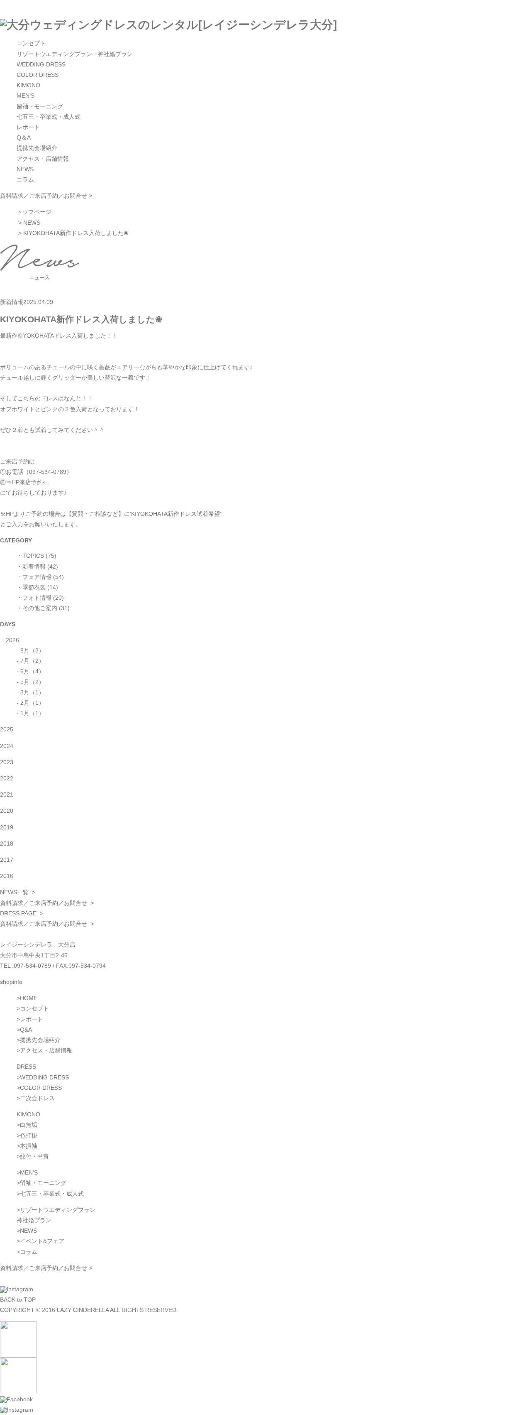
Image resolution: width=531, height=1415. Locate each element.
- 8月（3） (30, 650)
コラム (25, 179)
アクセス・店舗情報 (43, 158)
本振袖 (28, 1146)
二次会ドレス (37, 1098)
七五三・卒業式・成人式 (48, 116)
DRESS (26, 1066)
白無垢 (28, 1124)
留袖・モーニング (40, 106)
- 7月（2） (30, 660)
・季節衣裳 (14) (37, 587)
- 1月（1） (30, 713)
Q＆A (24, 137)
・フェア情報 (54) (40, 577)
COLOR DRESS (37, 74)
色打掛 (28, 1135)
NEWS (25, 169)
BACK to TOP (18, 1299)
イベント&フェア (42, 1241)
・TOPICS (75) (36, 555)
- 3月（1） (30, 692)
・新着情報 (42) (37, 566)
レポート (28, 127)
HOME (28, 998)
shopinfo (11, 981)
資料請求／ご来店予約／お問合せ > (46, 195)
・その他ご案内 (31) (43, 608)
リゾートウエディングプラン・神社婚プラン (75, 54)
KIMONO (28, 85)
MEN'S (25, 95)
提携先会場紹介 (37, 148)
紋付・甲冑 (34, 1156)
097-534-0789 (32, 965)
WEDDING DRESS (41, 64)
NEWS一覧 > (17, 892)
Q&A (26, 1029)
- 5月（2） (30, 682)
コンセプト (31, 43)
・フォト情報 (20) (40, 597)
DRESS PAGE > (21, 913)
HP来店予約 (27, 482)
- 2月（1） (30, 702)
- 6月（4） (30, 671)
